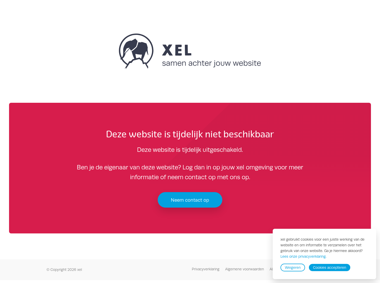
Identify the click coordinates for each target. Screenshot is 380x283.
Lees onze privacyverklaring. (303, 257)
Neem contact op (190, 200)
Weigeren (293, 267)
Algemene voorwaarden (244, 269)
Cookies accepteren (329, 267)
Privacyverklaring (205, 269)
